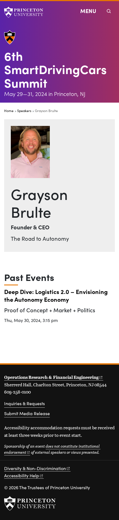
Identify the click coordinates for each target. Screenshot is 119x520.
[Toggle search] (109, 11)
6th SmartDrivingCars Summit (55, 69)
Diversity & (35, 468)
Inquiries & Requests (24, 403)
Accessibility (21, 475)
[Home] (12, 39)
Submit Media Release (27, 413)
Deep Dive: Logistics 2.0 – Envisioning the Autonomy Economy (56, 295)
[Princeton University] (26, 12)
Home (9, 110)
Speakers (24, 110)
